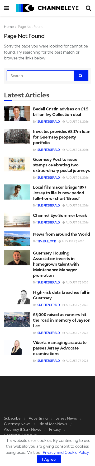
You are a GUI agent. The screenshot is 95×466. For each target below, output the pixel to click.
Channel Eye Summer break (60, 215)
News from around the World (61, 234)
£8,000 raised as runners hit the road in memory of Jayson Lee (62, 320)
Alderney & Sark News (22, 429)
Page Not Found (31, 27)
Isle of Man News (53, 424)
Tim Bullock (46, 241)
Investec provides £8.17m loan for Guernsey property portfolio (61, 137)
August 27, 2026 (72, 241)
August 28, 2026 (77, 121)
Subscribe (12, 418)
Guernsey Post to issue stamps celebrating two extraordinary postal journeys (61, 165)
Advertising (38, 418)
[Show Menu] (6, 8)
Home (9, 27)
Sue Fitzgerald (48, 121)
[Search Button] (88, 8)
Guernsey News (17, 424)
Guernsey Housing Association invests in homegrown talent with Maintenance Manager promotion (56, 264)
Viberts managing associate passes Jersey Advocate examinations (59, 348)
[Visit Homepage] (47, 8)
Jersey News (66, 418)
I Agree (49, 459)
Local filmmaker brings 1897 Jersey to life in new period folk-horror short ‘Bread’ (59, 193)
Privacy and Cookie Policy (66, 452)
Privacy (55, 429)
